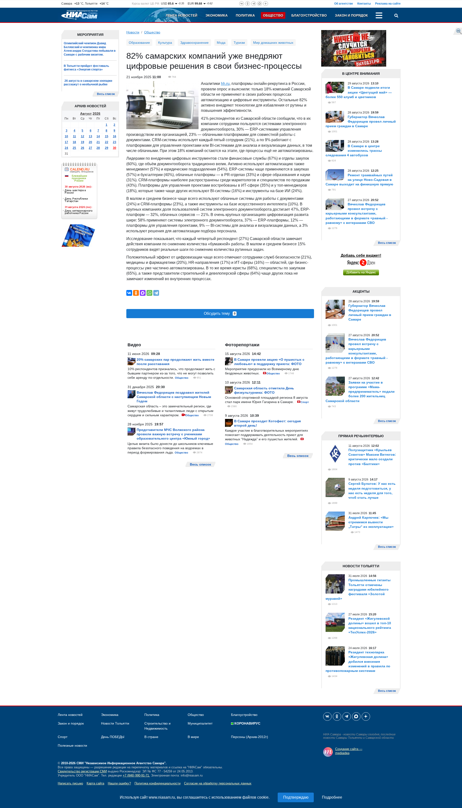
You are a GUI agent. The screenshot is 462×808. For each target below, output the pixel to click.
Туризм (239, 42)
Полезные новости (72, 745)
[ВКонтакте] (129, 293)
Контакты (364, 3)
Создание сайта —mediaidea (348, 751)
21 (98, 142)
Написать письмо (70, 783)
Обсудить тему (220, 313)
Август (86, 113)
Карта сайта (95, 783)
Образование (139, 42)
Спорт (305, 402)
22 (106, 142)
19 (82, 142)
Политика (245, 15)
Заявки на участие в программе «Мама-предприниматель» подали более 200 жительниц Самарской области (360, 391)
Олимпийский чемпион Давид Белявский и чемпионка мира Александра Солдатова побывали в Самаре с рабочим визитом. (90, 49)
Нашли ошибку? (119, 783)
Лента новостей (181, 15)
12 (82, 136)
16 (114, 136)
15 (106, 136)
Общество (273, 15)
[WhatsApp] (149, 293)
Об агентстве (343, 3)
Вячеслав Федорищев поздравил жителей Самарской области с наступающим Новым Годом (174, 397)
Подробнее (332, 797)
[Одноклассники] (136, 293)
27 (90, 148)
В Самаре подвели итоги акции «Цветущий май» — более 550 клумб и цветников (359, 92)
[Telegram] (156, 293)
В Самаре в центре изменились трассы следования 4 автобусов (354, 150)
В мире (193, 737)
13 (90, 136)
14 (98, 136)
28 (98, 148)
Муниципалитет (200, 723)
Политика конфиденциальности (157, 783)
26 (82, 148)
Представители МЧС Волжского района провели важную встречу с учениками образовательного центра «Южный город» (173, 434)
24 (66, 148)
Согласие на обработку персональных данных (217, 783)
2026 (96, 113)
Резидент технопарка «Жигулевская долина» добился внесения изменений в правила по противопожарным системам (358, 661)
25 (74, 148)
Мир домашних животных (273, 42)
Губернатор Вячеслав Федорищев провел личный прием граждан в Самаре (361, 121)
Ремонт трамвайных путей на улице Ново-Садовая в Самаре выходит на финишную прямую (359, 179)
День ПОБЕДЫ (112, 737)
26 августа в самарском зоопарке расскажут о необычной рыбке (88, 82)
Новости (132, 32)
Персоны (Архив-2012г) (249, 737)
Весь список (106, 94)
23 (114, 142)
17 (66, 142)
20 (90, 142)
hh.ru (225, 84)
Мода (221, 42)
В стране (151, 737)
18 (74, 142)
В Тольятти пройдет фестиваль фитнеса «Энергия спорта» (86, 67)
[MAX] (143, 293)
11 (74, 136)
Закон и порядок (351, 15)
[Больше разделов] (379, 16)
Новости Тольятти (115, 723)
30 (114, 148)
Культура (165, 42)
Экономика (216, 15)
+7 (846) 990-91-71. (136, 775)
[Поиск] (396, 16)
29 (106, 148)
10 (66, 136)
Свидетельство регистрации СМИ (82, 771)
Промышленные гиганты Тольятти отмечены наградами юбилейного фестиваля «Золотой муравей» (358, 589)
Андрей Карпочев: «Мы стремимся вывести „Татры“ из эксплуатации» (371, 522)
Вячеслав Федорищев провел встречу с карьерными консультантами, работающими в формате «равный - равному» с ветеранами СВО (357, 213)
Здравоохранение (194, 42)
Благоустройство (309, 15)
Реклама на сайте (388, 3)
